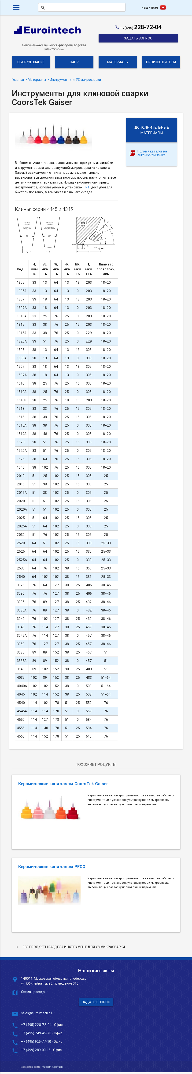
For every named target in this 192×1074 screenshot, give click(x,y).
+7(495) (141, 28)
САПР (74, 62)
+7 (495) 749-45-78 (36, 1033)
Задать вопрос (138, 38)
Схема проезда (33, 992)
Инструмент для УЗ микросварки (75, 80)
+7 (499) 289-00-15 (36, 1050)
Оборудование (31, 62)
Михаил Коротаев (52, 1066)
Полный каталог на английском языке (152, 153)
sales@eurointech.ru (36, 1013)
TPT (86, 187)
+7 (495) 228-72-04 (36, 1025)
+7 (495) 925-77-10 (36, 1041)
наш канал (150, 7)
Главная (18, 80)
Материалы (117, 62)
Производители (161, 62)
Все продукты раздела (70, 947)
